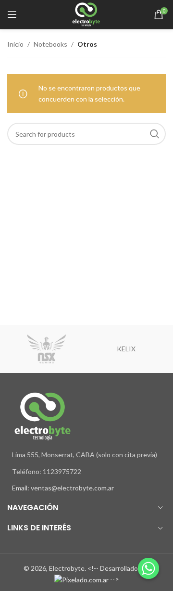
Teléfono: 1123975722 (46, 471)
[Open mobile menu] (12, 14)
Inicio (15, 44)
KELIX (126, 349)
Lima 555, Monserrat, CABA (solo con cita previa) (84, 454)
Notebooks (50, 44)
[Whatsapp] (148, 568)
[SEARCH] (155, 134)
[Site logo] (87, 14)
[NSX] (46, 349)
